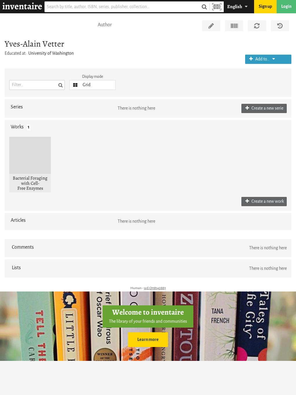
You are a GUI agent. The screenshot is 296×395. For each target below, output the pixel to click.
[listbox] (92, 85)
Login (286, 6)
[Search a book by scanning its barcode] (217, 6)
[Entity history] (280, 25)
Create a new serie (267, 108)
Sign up (265, 6)
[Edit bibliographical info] (211, 25)
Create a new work (267, 201)
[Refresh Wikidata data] (257, 25)
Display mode (92, 76)
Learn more (148, 339)
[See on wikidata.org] (234, 25)
